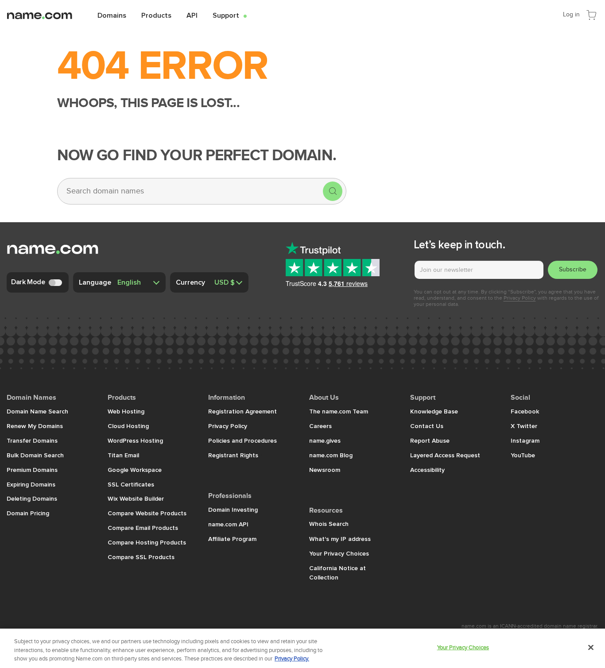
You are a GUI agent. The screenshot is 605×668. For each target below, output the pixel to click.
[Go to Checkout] (591, 14)
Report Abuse (430, 440)
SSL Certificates (131, 484)
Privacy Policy (520, 298)
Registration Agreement (242, 411)
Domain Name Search (37, 411)
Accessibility (427, 469)
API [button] (192, 15)
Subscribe (572, 269)
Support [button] (230, 15)
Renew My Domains (35, 425)
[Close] (591, 647)
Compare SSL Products (141, 556)
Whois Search (329, 523)
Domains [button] (111, 15)
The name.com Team (338, 411)
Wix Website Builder (136, 498)
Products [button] (156, 15)
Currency (190, 282)
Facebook (525, 411)
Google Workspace (135, 469)
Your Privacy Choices (339, 553)
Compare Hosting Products (147, 542)
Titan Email (123, 455)
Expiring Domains (31, 484)
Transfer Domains (32, 440)
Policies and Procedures (242, 440)
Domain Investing (233, 509)
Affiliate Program (232, 538)
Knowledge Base (434, 411)
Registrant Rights (234, 455)
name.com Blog (331, 455)
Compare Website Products (147, 513)
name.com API (228, 524)
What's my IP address (340, 538)
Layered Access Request (445, 455)
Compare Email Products (143, 527)
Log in (571, 14)
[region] (302, 648)
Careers (320, 425)
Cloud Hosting (128, 425)
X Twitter (524, 425)
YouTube (523, 455)
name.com (46, 14)
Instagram (525, 440)
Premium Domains (32, 469)
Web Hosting (126, 411)
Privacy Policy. (292, 658)
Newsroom (324, 469)
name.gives (325, 440)
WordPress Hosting (135, 440)
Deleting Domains (32, 498)
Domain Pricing (28, 513)
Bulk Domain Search (35, 455)
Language (95, 282)
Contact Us (426, 425)
